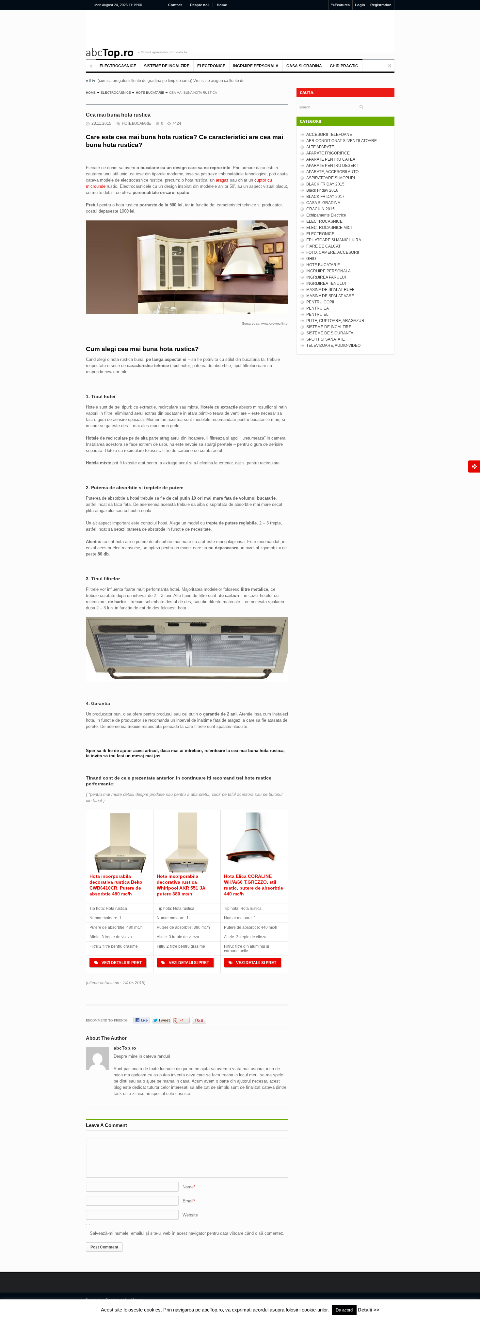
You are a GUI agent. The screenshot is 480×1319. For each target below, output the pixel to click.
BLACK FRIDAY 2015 (325, 184)
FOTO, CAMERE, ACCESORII (332, 252)
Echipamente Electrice (326, 215)
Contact (175, 5)
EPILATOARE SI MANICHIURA (333, 240)
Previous (87, 80)
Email (188, 1200)
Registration (381, 5)
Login (360, 5)
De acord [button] (344, 1310)
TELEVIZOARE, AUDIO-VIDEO (333, 345)
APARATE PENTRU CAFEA (330, 159)
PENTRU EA (317, 308)
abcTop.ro (125, 1048)
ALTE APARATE (320, 147)
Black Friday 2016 (322, 190)
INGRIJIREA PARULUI (326, 277)
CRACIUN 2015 (320, 209)
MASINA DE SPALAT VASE (330, 296)
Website (190, 1215)
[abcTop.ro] (110, 53)
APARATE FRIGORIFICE (328, 153)
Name (188, 1186)
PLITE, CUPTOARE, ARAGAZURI (335, 320)
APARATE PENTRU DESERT (332, 165)
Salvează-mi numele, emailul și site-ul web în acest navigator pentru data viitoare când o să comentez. (187, 1233)
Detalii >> (368, 1309)
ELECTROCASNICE (118, 66)
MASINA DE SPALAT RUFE (330, 289)
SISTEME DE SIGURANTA (329, 333)
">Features (340, 5)
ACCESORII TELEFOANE (329, 134)
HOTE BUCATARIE (150, 92)
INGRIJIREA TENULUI (326, 283)
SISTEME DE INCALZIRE (166, 66)
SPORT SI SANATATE (325, 339)
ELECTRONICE (211, 66)
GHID (311, 258)
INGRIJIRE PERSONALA (256, 66)
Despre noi (199, 5)
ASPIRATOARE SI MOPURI (330, 178)
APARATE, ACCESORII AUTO (332, 171)
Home (222, 5)
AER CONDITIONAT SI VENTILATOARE (341, 140)
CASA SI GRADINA (304, 66)
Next (93, 80)
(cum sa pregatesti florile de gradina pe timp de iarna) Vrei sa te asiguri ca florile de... (173, 80)
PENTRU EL (317, 314)
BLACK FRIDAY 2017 (325, 196)
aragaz (223, 180)
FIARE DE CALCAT (323, 246)
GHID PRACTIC (344, 66)
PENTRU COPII (320, 302)
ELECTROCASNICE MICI (329, 227)
